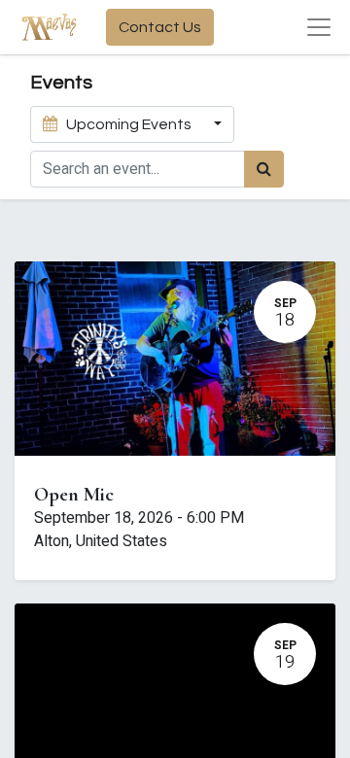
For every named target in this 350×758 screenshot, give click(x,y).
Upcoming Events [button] (128, 124)
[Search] (264, 169)
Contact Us (160, 27)
